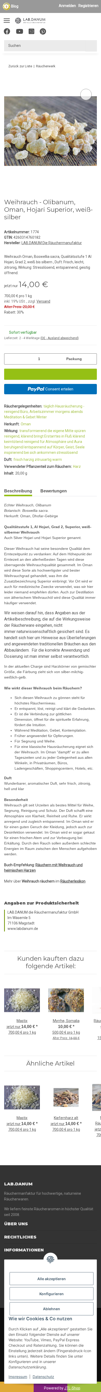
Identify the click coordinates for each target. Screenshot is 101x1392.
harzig (29, 459)
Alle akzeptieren (51, 1279)
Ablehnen (51, 1309)
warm (57, 459)
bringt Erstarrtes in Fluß (53, 436)
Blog (14, 6)
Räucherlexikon (72, 881)
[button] (69, 32)
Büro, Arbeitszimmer (37, 412)
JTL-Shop (72, 1388)
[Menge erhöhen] (91, 359)
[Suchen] (91, 45)
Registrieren (88, 6)
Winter (41, 417)
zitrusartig (43, 459)
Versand (43, 301)
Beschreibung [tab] (18, 491)
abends (77, 412)
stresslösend (67, 452)
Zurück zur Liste (20, 66)
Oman (26, 424)
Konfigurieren (51, 1294)
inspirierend (14, 452)
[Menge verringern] (10, 359)
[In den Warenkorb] (8, 82)
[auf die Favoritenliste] (86, 94)
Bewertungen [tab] (53, 491)
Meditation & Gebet (20, 417)
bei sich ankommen (40, 452)
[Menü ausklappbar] (7, 18)
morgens (63, 412)
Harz (77, 466)
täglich (49, 406)
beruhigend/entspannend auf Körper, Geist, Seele (44, 447)
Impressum (18, 1376)
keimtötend (14, 442)
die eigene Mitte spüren (66, 431)
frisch (18, 459)
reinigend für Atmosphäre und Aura (53, 442)
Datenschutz (43, 1376)
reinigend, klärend (19, 436)
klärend (79, 436)
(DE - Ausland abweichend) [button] (59, 338)
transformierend (33, 431)
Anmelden (67, 6)
